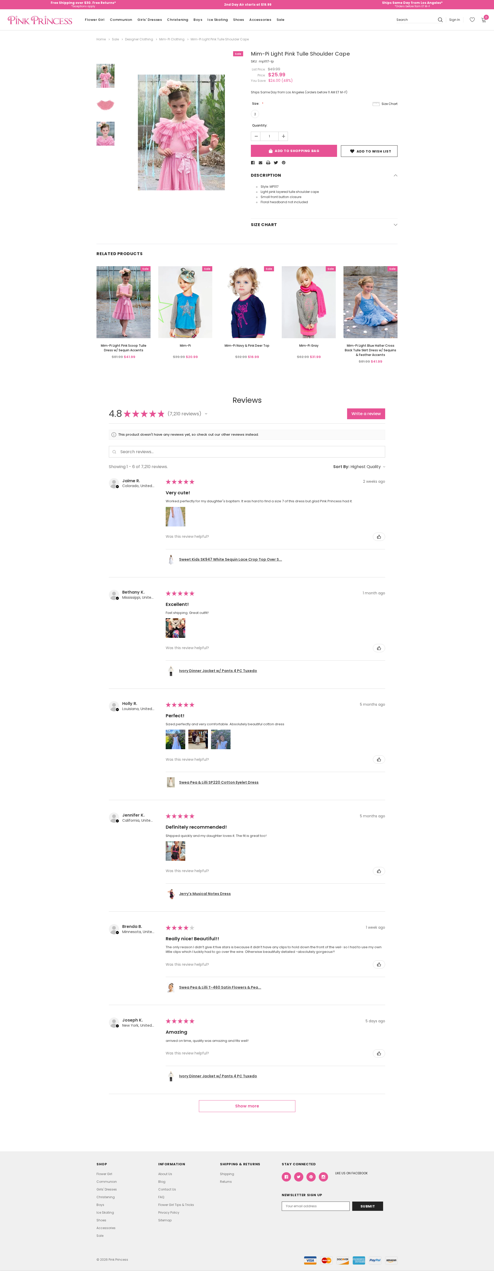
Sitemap (165, 1220)
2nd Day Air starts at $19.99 (247, 4)
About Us (165, 1174)
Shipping (227, 1174)
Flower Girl (95, 19)
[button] (206, 414)
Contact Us (167, 1189)
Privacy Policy (168, 1212)
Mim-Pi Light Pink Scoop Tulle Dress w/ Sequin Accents (123, 347)
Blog (161, 1181)
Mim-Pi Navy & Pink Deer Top (247, 345)
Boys (197, 19)
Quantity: (259, 125)
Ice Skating (217, 19)
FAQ (161, 1197)
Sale (281, 19)
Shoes (238, 19)
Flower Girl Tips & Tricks (176, 1205)
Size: (256, 103)
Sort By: (341, 467)
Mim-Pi (185, 345)
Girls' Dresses (149, 19)
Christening (177, 19)
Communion (121, 19)
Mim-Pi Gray (309, 345)
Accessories (260, 19)
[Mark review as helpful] (379, 537)
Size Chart (390, 104)
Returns (226, 1181)
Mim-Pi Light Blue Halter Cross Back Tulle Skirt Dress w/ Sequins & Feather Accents (370, 350)
